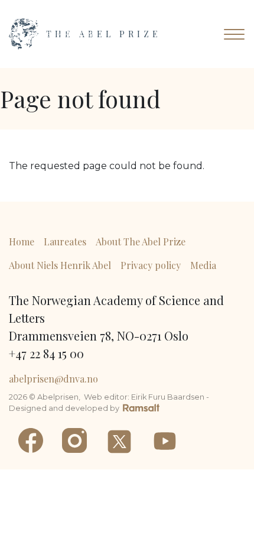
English (41, 34)
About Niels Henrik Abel (60, 265)
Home (21, 241)
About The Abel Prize (140, 241)
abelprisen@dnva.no (53, 378)
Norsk (85, 34)
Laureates (65, 241)
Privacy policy (151, 265)
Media (203, 265)
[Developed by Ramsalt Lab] (141, 407)
